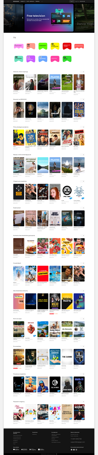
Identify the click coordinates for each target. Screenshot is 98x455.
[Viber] (76, 450)
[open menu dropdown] (42, 1)
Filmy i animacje (30, 1)
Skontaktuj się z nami (74, 434)
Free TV (72, 1)
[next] (83, 72)
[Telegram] (74, 450)
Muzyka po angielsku (19, 374)
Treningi (37, 1)
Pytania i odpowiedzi (74, 436)
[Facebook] (71, 450)
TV (14, 37)
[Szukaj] (76, 1)
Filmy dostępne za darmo (20, 127)
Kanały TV (23, 1)
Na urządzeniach (54, 432)
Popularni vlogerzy (19, 401)
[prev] (81, 72)
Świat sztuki (17, 208)
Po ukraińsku (17, 346)
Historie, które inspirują (20, 72)
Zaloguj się (82, 1)
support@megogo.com (78, 442)
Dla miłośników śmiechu (20, 291)
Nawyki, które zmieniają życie (22, 155)
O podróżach (17, 263)
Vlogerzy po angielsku (20, 181)
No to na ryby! (17, 319)
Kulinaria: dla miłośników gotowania (24, 235)
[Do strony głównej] (16, 1)
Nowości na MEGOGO (20, 99)
